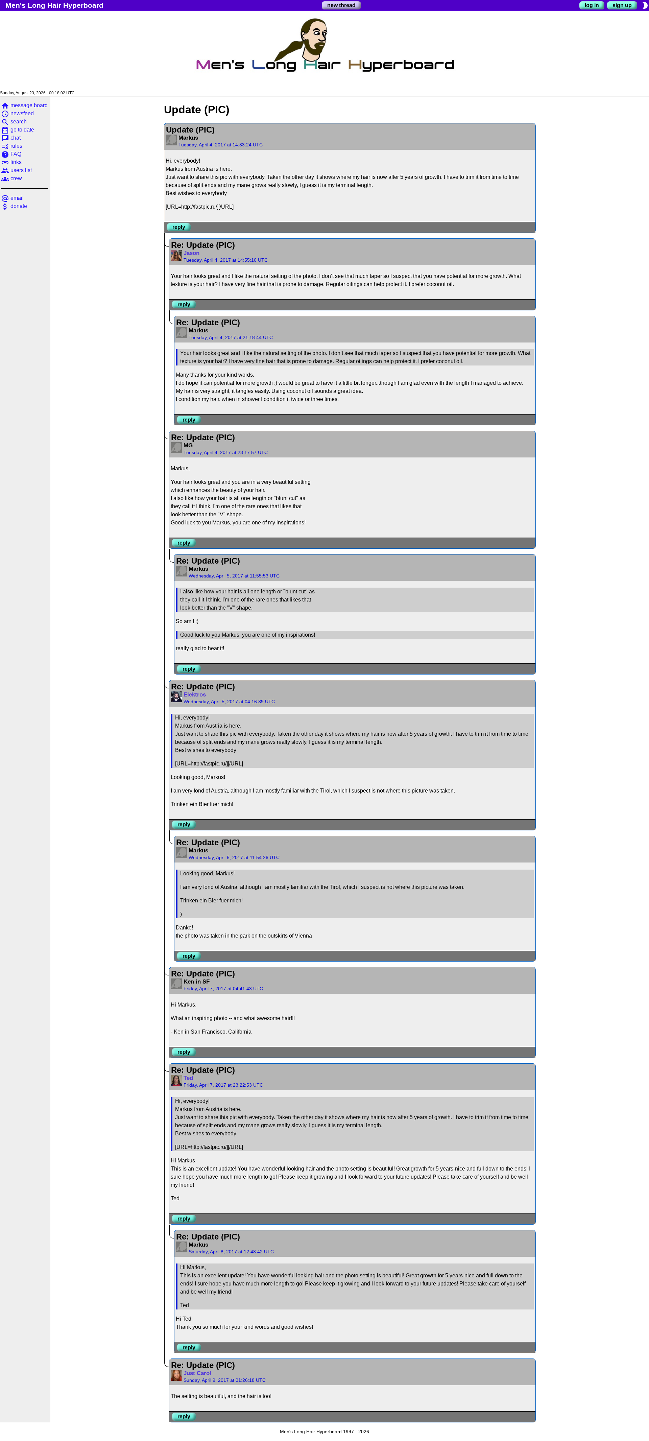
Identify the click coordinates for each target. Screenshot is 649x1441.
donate (14, 206)
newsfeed (17, 113)
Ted (188, 1078)
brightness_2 (645, 5)
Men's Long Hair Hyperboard (54, 5)
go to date (17, 130)
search (14, 121)
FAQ (11, 154)
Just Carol (197, 1373)
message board (24, 105)
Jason (191, 253)
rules (11, 146)
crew (11, 178)
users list (16, 170)
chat (11, 138)
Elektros (195, 694)
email (12, 198)
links (11, 162)
